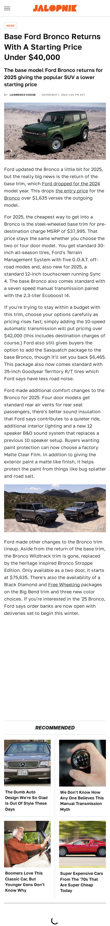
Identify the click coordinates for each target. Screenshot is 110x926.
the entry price (72, 190)
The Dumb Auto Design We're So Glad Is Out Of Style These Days (26, 801)
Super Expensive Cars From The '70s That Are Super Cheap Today (81, 882)
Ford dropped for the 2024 (71, 183)
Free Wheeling (64, 584)
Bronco (12, 198)
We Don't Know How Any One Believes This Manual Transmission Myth (82, 801)
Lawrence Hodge (23, 94)
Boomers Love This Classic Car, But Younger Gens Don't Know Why (25, 882)
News (10, 25)
